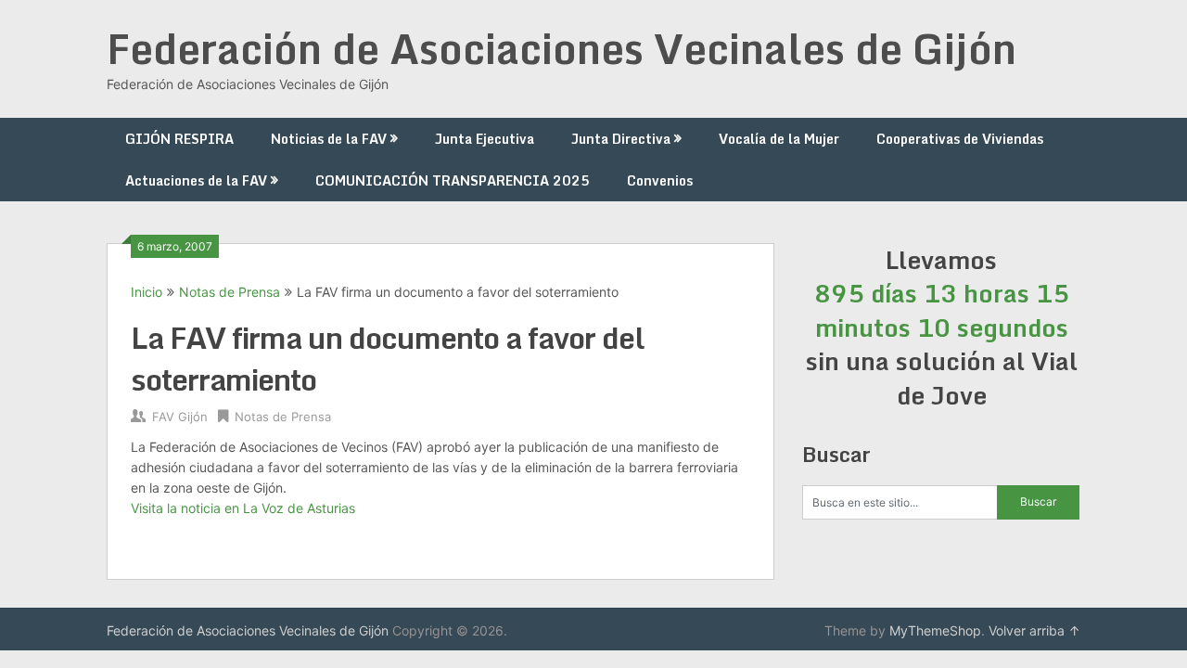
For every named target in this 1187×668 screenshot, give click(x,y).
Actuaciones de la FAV (196, 180)
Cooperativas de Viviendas (959, 138)
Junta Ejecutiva (484, 138)
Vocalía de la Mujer (779, 138)
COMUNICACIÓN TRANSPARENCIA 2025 (452, 180)
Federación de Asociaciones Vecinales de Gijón (561, 48)
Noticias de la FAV (329, 138)
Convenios (660, 180)
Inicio (146, 292)
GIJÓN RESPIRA (179, 138)
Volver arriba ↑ (1034, 630)
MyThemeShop (935, 630)
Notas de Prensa (229, 292)
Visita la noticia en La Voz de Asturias (243, 508)
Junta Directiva (620, 138)
